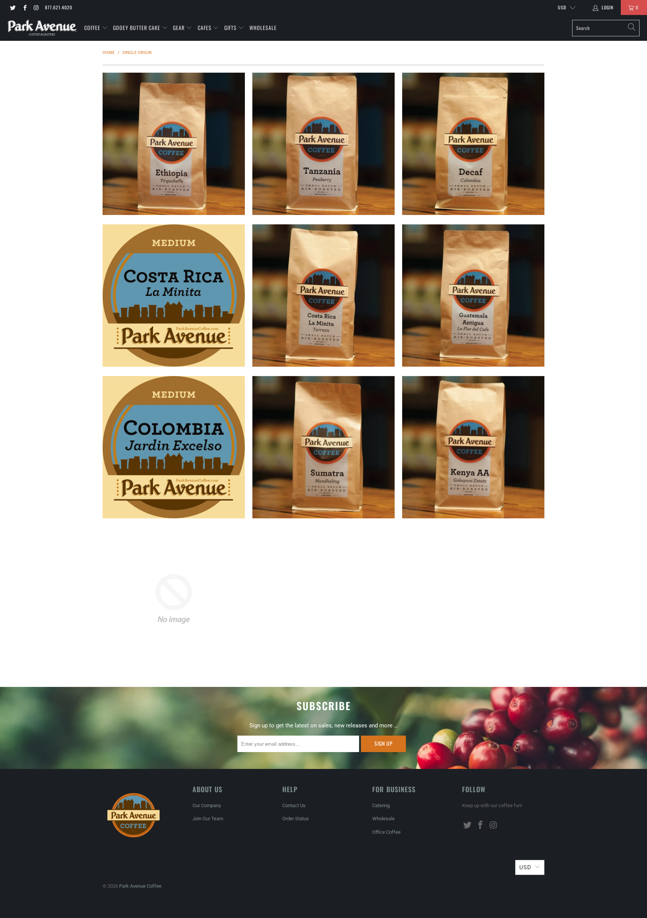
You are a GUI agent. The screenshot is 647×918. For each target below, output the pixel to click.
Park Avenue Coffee (140, 886)
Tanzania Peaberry (323, 144)
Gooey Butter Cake (137, 27)
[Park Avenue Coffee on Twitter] (12, 7)
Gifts (231, 27)
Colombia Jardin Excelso (174, 447)
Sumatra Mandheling (323, 447)
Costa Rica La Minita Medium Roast (174, 295)
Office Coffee (386, 832)
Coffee (93, 27)
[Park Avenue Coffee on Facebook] (24, 7)
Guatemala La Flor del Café (473, 295)
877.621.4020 (58, 7)
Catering (381, 805)
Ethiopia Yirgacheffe (174, 144)
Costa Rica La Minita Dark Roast (323, 295)
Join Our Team (207, 818)
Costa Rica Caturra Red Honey (174, 599)
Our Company (206, 805)
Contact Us (294, 805)
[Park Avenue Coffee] (42, 28)
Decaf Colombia (473, 144)
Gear (179, 27)
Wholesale (263, 27)
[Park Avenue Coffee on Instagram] (36, 7)
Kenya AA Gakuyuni (473, 447)
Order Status (295, 818)
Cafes (205, 27)
